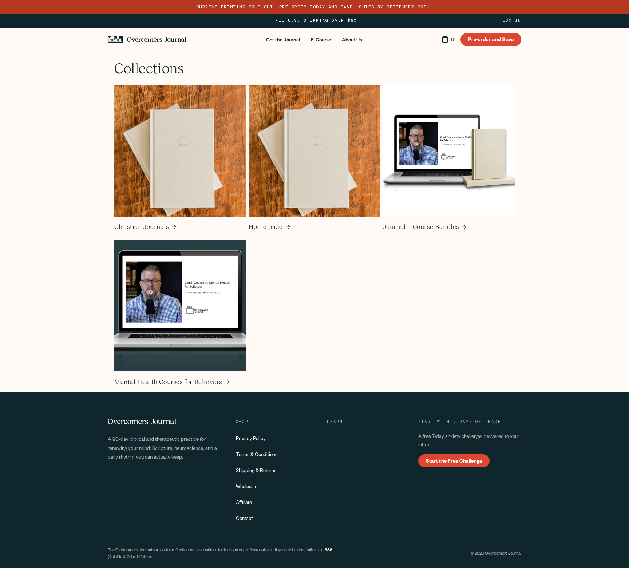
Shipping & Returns (256, 470)
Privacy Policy (251, 438)
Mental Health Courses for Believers (168, 382)
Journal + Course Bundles (421, 226)
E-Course (321, 39)
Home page (265, 226)
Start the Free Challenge (454, 461)
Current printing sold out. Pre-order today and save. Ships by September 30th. (314, 7)
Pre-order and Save (491, 39)
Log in (512, 20)
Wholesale (246, 486)
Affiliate (244, 502)
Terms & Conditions (256, 454)
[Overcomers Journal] (147, 39)
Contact (244, 518)
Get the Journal (283, 39)
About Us (352, 39)
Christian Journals (141, 226)
